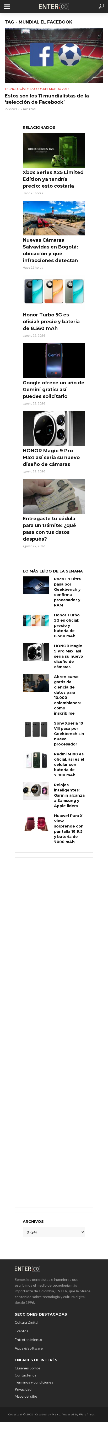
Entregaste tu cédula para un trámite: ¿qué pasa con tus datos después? (49, 529)
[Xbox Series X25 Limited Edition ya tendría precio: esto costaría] (54, 150)
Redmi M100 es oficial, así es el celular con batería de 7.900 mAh (69, 764)
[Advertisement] (54, 1031)
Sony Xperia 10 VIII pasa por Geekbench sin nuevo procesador (69, 734)
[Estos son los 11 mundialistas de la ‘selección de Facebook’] (54, 55)
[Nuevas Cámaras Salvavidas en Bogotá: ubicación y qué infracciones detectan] (54, 218)
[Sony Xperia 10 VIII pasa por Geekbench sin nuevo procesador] (36, 729)
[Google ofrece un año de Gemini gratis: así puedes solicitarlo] (54, 360)
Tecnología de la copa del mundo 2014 (37, 89)
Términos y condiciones (34, 1382)
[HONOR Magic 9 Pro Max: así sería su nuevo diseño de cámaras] (54, 428)
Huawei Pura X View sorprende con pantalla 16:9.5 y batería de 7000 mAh (69, 828)
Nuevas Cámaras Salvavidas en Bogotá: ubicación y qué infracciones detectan (50, 250)
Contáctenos (25, 1375)
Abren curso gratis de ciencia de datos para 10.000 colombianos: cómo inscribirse (67, 695)
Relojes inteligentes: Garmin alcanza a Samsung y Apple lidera (69, 795)
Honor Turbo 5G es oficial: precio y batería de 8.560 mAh (51, 321)
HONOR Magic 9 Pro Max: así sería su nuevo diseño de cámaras (51, 457)
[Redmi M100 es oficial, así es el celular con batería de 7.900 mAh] (36, 760)
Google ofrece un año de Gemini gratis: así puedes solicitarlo (53, 389)
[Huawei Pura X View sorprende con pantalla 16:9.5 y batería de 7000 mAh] (36, 822)
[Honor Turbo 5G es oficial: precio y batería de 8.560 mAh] (54, 292)
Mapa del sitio (26, 1396)
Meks (56, 1414)
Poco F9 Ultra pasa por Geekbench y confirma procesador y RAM (67, 592)
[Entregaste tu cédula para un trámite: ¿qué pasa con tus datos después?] (54, 496)
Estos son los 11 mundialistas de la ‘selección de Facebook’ (47, 99)
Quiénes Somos (28, 1368)
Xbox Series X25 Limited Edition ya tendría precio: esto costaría (53, 179)
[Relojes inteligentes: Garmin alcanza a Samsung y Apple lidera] (36, 791)
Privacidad (23, 1389)
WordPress (87, 1414)
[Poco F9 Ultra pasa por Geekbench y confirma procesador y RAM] (36, 585)
